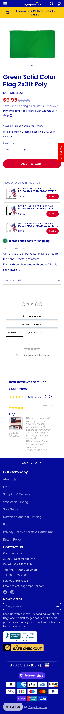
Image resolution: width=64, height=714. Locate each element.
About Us (9, 479)
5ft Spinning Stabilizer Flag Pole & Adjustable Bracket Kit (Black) (37, 209)
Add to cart (32, 164)
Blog (6, 524)
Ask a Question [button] (33, 324)
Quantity (8, 143)
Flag (12, 414)
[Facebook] (5, 592)
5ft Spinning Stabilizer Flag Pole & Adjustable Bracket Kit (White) (37, 226)
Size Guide (10, 509)
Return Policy (12, 539)
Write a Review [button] (33, 316)
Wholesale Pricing (15, 502)
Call (51, 131)
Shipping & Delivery (17, 494)
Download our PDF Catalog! (22, 517)
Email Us (7, 136)
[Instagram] (12, 592)
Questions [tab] (32, 332)
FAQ (6, 487)
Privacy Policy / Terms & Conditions (28, 532)
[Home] (32, 3)
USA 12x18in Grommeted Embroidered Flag (14, 436)
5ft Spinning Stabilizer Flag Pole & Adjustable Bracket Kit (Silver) (37, 191)
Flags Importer (37, 707)
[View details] (11, 193)
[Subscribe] (57, 606)
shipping (22, 106)
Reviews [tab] (11, 332)
